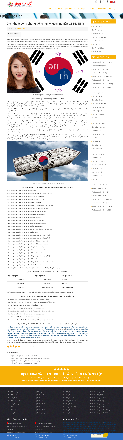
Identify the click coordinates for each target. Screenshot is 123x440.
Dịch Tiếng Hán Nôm (49, 335)
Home (49, 9)
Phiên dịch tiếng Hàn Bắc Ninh (101, 87)
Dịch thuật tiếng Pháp (56, 327)
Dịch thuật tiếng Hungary (80, 426)
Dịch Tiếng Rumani (98, 154)
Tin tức (91, 9)
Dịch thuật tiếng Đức (92, 424)
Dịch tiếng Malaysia (98, 134)
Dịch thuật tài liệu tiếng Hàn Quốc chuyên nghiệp (25, 361)
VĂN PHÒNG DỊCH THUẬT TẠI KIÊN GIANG (24, 363)
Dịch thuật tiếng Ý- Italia (33, 329)
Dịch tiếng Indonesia (98, 127)
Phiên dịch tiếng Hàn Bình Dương (102, 84)
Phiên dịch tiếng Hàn (102, 428)
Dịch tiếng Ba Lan (97, 34)
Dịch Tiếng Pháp (97, 149)
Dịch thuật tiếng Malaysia (19, 337)
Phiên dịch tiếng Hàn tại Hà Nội (82, 430)
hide (19, 33)
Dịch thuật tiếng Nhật (71, 327)
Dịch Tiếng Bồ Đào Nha (99, 37)
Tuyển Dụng (101, 9)
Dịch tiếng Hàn (21, 28)
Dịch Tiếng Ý (96, 179)
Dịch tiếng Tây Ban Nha (74, 329)
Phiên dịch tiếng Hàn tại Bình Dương (87, 432)
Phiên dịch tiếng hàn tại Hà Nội (102, 76)
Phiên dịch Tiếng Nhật (99, 66)
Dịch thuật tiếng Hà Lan (106, 424)
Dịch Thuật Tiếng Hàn (26, 331)
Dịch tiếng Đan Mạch (98, 41)
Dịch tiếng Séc (96, 158)
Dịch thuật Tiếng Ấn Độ (42, 331)
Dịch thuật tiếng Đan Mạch (77, 424)
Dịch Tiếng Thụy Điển (74, 331)
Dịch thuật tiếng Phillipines (65, 335)
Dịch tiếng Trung (97, 176)
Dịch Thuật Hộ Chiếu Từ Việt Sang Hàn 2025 (24, 356)
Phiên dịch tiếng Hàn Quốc (100, 80)
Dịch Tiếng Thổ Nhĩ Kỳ (18, 335)
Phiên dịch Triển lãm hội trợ (100, 73)
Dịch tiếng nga (96, 141)
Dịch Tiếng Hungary (98, 123)
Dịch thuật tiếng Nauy (36, 333)
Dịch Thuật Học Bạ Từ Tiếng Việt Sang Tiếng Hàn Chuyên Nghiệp (30, 358)
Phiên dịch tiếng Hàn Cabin (100, 69)
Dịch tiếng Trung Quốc (41, 327)
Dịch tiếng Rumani (33, 337)
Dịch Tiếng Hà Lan (46, 329)
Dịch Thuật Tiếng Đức (18, 329)
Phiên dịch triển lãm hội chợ (101, 430)
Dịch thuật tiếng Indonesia (34, 335)
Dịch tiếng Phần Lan (27, 327)
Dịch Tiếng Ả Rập (97, 26)
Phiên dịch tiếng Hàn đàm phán (102, 62)
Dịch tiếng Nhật (97, 145)
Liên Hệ (112, 9)
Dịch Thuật (68, 9)
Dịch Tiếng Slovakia (98, 161)
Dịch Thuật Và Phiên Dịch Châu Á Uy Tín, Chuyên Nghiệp (61, 374)
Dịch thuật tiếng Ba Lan (96, 422)
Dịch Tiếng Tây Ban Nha (99, 165)
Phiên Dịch (81, 9)
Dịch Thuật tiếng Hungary (67, 333)
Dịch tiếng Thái (97, 168)
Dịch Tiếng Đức (97, 44)
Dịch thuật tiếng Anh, (14, 327)
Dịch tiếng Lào (96, 131)
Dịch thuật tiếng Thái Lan (59, 331)
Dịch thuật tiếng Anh (82, 422)
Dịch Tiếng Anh (97, 30)
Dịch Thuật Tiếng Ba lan (51, 333)
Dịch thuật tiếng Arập (69, 422)
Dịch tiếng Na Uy (97, 138)
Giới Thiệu (58, 9)
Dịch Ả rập (55, 329)
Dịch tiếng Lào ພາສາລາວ (21, 333)
